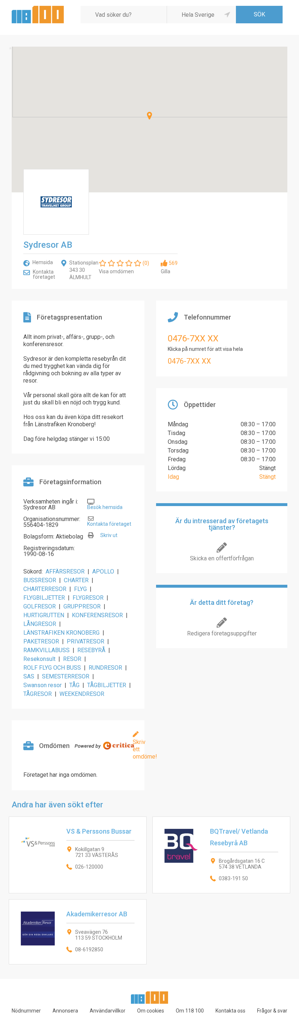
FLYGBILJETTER (44, 597)
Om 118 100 (190, 1011)
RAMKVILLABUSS (46, 650)
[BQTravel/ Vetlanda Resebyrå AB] (221, 855)
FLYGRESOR (88, 597)
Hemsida (42, 262)
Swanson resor (42, 685)
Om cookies (150, 1011)
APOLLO (103, 571)
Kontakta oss (230, 1011)
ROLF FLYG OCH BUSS (52, 667)
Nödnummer (26, 1011)
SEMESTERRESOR (65, 676)
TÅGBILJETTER (106, 685)
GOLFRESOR (39, 606)
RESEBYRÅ (91, 650)
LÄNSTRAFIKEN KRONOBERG (61, 632)
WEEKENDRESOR (81, 693)
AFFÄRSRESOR (65, 571)
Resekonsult (39, 658)
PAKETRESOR (41, 641)
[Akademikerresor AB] (77, 932)
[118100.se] (38, 8)
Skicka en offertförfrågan (222, 558)
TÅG (74, 685)
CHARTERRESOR (44, 589)
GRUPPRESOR (82, 606)
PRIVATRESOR (85, 641)
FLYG (80, 589)
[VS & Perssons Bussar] (77, 855)
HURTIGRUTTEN (43, 615)
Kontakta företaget (44, 274)
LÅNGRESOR (39, 623)
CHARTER (76, 580)
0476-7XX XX (193, 338)
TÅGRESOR (37, 693)
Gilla (165, 271)
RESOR (72, 658)
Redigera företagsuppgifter (222, 633)
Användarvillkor (107, 1011)
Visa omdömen (116, 271)
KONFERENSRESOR (97, 615)
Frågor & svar (272, 1011)
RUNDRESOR (105, 667)
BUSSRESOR (39, 580)
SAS (28, 676)
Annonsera (65, 1011)
